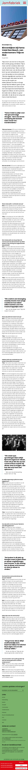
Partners (4, 712)
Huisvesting (5, 699)
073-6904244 (7, 739)
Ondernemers (5, 709)
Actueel (4, 704)
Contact (4, 720)
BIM (23, 759)
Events (3, 702)
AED (3, 722)
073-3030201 (14, 734)
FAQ (3, 717)
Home (3, 697)
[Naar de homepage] (11, 3)
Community (5, 707)
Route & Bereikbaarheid (8, 715)
